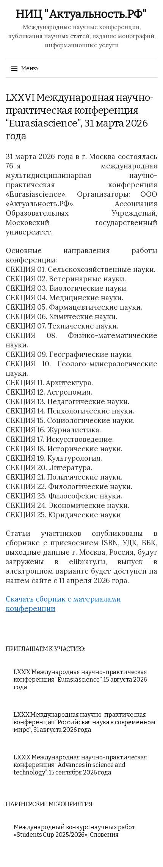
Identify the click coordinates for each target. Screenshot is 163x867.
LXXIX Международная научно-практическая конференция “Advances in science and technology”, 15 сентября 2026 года (80, 765)
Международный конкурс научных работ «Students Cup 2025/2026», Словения (74, 831)
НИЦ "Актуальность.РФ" (81, 14)
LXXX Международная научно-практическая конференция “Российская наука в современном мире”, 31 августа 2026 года (84, 722)
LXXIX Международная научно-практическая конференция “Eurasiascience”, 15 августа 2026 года (80, 679)
